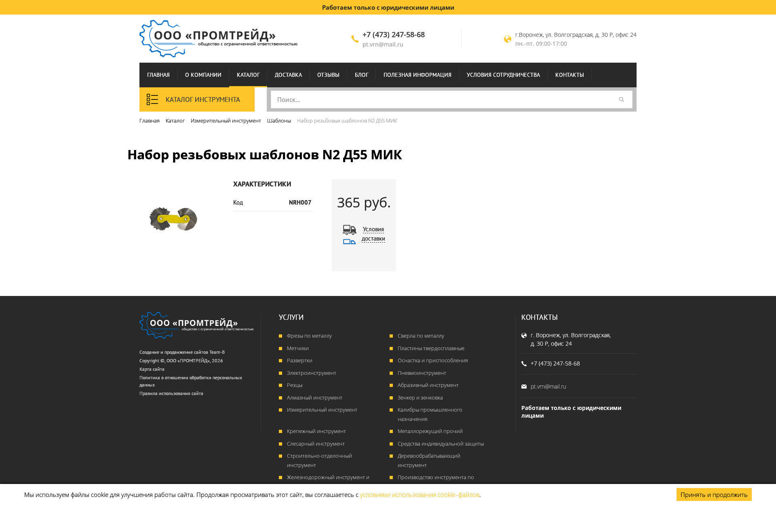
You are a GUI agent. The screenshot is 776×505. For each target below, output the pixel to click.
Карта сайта (151, 369)
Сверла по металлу (421, 335)
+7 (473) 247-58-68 (394, 34)
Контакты (569, 74)
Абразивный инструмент (428, 385)
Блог (361, 74)
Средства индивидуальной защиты (441, 443)
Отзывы (328, 74)
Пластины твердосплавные (431, 348)
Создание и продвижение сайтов (173, 352)
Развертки (299, 360)
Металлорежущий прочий (430, 431)
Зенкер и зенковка (420, 397)
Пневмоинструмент (422, 372)
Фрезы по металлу (309, 335)
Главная (158, 74)
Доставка (288, 74)
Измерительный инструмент (322, 409)
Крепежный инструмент (316, 431)
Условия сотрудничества (503, 74)
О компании (203, 74)
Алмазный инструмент (314, 397)
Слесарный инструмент (316, 443)
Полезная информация (417, 74)
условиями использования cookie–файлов (419, 494)
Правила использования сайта (171, 393)
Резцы (294, 385)
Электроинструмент (311, 372)
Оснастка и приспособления (433, 360)
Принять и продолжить (714, 494)
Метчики (298, 348)
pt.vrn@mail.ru (383, 44)
